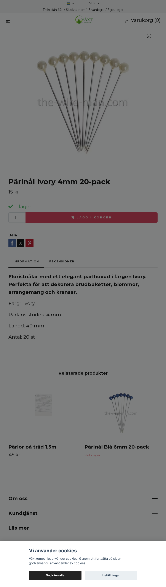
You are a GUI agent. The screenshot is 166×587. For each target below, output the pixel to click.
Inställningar (111, 575)
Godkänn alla (55, 575)
